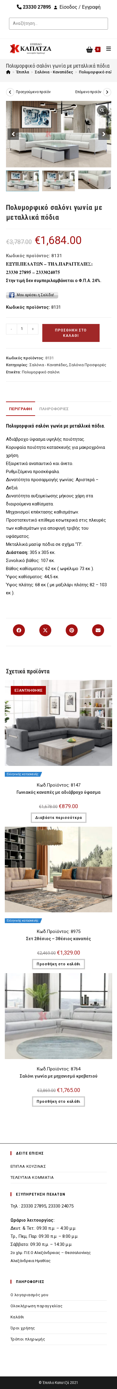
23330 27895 (36, 7)
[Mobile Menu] (106, 48)
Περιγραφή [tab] (20, 408)
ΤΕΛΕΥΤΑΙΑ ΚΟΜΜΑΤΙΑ (32, 1177)
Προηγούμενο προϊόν (33, 92)
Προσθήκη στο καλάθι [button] (58, 964)
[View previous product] (10, 92)
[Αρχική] (8, 72)
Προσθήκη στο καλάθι (71, 333)
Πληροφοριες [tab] (54, 408)
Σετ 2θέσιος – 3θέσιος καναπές (58, 938)
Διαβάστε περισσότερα (58, 818)
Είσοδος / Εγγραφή (79, 7)
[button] (104, 134)
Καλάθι (17, 1317)
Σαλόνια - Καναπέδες (48, 365)
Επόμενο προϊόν (88, 92)
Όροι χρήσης (22, 1328)
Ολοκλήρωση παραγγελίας (36, 1306)
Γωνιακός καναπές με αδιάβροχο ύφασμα (58, 792)
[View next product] (107, 92)
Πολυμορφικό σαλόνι (41, 372)
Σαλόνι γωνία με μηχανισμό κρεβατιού (59, 1076)
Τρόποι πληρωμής (27, 1339)
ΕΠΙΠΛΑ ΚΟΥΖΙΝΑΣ (28, 1166)
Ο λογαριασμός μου (29, 1295)
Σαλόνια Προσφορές (87, 365)
